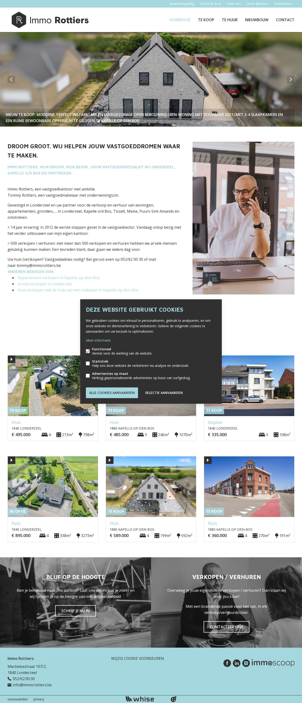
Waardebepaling (182, 3)
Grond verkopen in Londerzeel (45, 283)
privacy (39, 699)
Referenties (283, 3)
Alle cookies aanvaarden (112, 392)
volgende (290, 79)
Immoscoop (273, 663)
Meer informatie (98, 340)
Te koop (206, 19)
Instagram (246, 663)
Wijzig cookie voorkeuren (137, 658)
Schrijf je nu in (210, 3)
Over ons (234, 3)
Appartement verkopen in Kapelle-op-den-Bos (59, 277)
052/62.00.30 (24, 678)
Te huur (230, 19)
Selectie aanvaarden (164, 392)
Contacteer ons (226, 626)
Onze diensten (257, 3)
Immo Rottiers (21, 658)
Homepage (180, 19)
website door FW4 (173, 699)
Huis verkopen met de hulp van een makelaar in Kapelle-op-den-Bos (78, 290)
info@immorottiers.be (32, 684)
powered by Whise (145, 699)
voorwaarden (18, 699)
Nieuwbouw (256, 19)
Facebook (227, 663)
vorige (11, 79)
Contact (285, 19)
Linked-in (236, 663)
